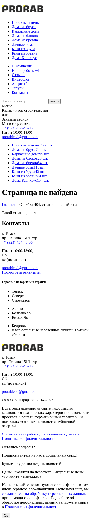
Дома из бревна (25, 40)
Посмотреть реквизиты (21, 272)
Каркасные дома (25, 31)
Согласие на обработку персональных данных (40, 434)
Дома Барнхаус (24, 58)
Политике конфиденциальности (32, 507)
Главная (8, 204)
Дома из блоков (25, 36)
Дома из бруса (24, 27)
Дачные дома (23, 44)
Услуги (18, 88)
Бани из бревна (24, 53)
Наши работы (26, 70)
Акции (19, 84)
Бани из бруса (23, 49)
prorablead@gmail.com (20, 137)
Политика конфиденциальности (29, 438)
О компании (22, 66)
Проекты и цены (26, 22)
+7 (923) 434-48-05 (17, 128)
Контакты (20, 92)
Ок (6, 515)
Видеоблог (21, 79)
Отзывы (18, 75)
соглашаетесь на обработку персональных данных (44, 493)
